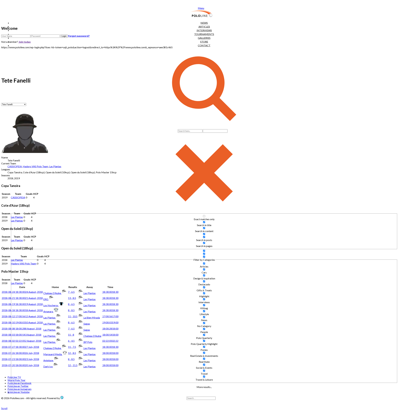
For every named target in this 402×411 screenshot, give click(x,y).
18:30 (110, 291)
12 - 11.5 (72, 365)
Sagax (87, 323)
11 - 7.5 (72, 346)
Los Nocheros (51, 305)
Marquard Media (52, 354)
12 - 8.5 (72, 352)
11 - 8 (71, 334)
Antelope (48, 360)
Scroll (4, 408)
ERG (46, 299)
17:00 (110, 316)
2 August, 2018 (21, 340)
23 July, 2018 (20, 359)
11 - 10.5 (72, 316)
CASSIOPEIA (15, 166)
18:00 (110, 328)
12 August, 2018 (22, 316)
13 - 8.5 (72, 297)
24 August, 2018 (22, 291)
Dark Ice (48, 366)
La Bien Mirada (92, 317)
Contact (204, 45)
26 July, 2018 (20, 352)
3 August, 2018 (21, 334)
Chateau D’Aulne (52, 293)
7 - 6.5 (71, 291)
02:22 (110, 340)
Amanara (48, 311)
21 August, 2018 (22, 297)
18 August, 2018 (22, 310)
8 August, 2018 (21, 328)
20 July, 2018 (20, 365)
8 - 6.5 (71, 304)
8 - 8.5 (71, 310)
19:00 (110, 322)
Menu (201, 8)
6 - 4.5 (71, 340)
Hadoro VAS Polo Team (35, 166)
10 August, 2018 (22, 322)
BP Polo (88, 341)
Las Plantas (55, 166)
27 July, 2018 (20, 346)
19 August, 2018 (22, 304)
